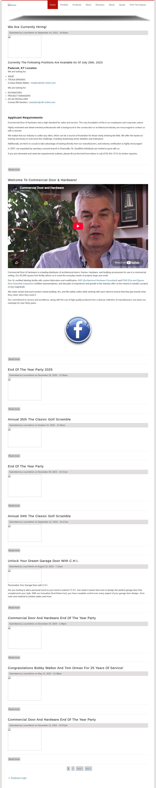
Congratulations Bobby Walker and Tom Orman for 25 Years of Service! (65, 668)
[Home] (12, 5)
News (88, 5)
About (112, 5)
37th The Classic (138, 5)
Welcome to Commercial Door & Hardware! (42, 180)
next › (79, 768)
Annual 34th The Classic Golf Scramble (39, 516)
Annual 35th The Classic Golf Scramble (39, 419)
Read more (14, 169)
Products (77, 5)
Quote (122, 5)
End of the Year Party (26, 466)
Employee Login (19, 778)
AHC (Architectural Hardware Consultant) (98, 280)
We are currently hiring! (27, 27)
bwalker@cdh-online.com (43, 83)
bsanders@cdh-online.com (42, 102)
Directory (100, 5)
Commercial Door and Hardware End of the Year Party (52, 618)
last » (88, 768)
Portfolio (64, 5)
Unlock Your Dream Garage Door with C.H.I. (43, 561)
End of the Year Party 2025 (30, 369)
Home (53, 5)
